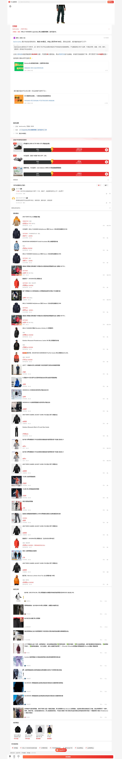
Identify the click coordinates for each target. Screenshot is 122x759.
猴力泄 (18, 188)
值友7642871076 (21, 198)
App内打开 (62, 750)
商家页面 (62, 54)
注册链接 (19, 54)
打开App (110, 2)
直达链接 (68, 756)
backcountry (17, 41)
